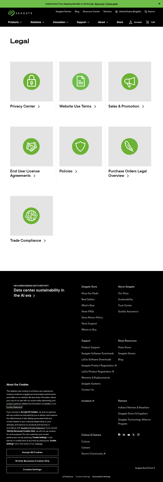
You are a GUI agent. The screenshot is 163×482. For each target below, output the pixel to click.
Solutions (36, 22)
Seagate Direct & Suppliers (133, 414)
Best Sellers (88, 299)
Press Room (125, 347)
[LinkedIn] (124, 444)
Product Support (91, 347)
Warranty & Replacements (96, 378)
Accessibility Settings (101, 476)
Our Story (123, 293)
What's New (88, 305)
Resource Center (91, 11)
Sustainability (126, 299)
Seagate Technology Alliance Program (134, 422)
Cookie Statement (14, 407)
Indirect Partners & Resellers (134, 408)
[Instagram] (138, 444)
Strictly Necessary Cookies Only (32, 461)
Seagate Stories (63, 11)
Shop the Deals (91, 293)
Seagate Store (90, 287)
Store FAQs (88, 311)
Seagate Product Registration (98, 366)
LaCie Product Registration (97, 372)
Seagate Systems (91, 384)
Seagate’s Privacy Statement (33, 428)
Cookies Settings (83, 476)
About (101, 22)
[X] (133, 444)
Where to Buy (89, 330)
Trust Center (125, 305)
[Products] (21, 22)
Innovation (59, 22)
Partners (107, 11)
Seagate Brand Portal (144, 468)
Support (81, 22)
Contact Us (88, 390)
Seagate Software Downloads (98, 353)
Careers (86, 448)
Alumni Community (92, 454)
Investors (87, 401)
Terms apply (112, 4)
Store (120, 22)
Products (13, 22)
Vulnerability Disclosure (63, 476)
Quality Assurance (128, 311)
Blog (77, 11)
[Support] (88, 22)
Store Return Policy (92, 318)
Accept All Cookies (32, 452)
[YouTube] (129, 444)
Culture (86, 442)
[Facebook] (119, 444)
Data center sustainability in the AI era (39, 293)
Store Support (89, 324)
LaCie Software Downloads (97, 359)
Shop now (99, 4)
